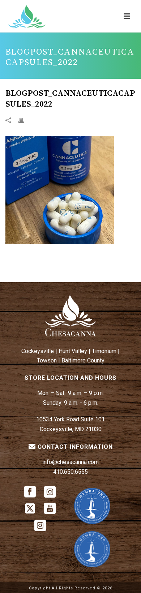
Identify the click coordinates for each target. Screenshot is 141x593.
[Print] (24, 120)
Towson (47, 360)
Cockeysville (37, 351)
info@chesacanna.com (70, 462)
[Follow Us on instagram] (50, 492)
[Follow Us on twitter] (30, 509)
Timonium (104, 351)
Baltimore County (82, 360)
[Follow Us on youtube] (50, 509)
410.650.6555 (70, 471)
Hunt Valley (73, 351)
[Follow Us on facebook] (30, 492)
